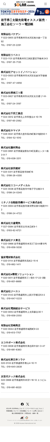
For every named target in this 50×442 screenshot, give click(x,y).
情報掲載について (12, 411)
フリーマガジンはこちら (34, 408)
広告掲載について (25, 411)
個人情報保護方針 (17, 413)
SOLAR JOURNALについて (15, 408)
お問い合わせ (37, 411)
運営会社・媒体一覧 (31, 413)
